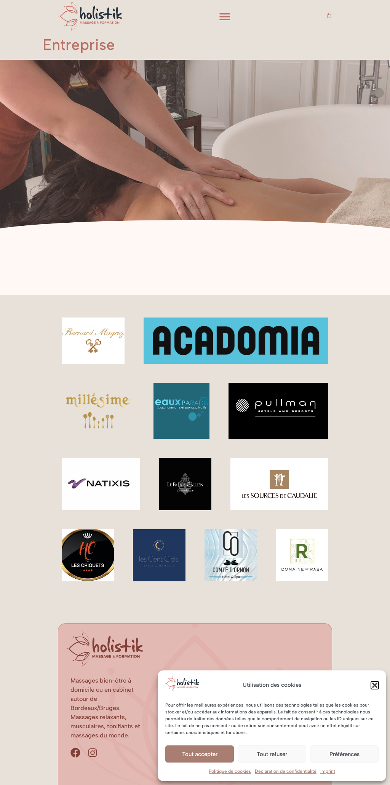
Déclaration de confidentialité (285, 771)
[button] (375, 685)
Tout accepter (199, 754)
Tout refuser (272, 754)
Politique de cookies (230, 771)
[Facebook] (75, 753)
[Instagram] (93, 753)
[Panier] (329, 15)
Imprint (327, 771)
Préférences (344, 754)
